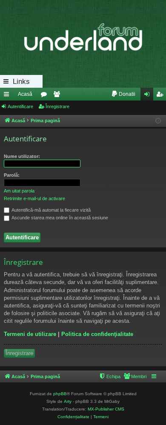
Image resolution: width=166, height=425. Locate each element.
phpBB (60, 393)
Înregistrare (57, 106)
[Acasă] (83, 37)
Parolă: (12, 175)
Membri (58, 96)
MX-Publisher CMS (106, 409)
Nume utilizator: (22, 156)
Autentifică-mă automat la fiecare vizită (51, 209)
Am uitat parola (19, 190)
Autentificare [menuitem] (148, 96)
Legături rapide (8, 96)
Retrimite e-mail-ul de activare (34, 198)
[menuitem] (123, 94)
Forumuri (45, 96)
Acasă (25, 94)
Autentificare (20, 106)
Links (21, 81)
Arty (68, 401)
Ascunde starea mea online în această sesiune (59, 217)
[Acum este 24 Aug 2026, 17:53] (158, 121)
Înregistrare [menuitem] (161, 96)
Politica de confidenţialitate (97, 334)
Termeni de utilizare (30, 334)
